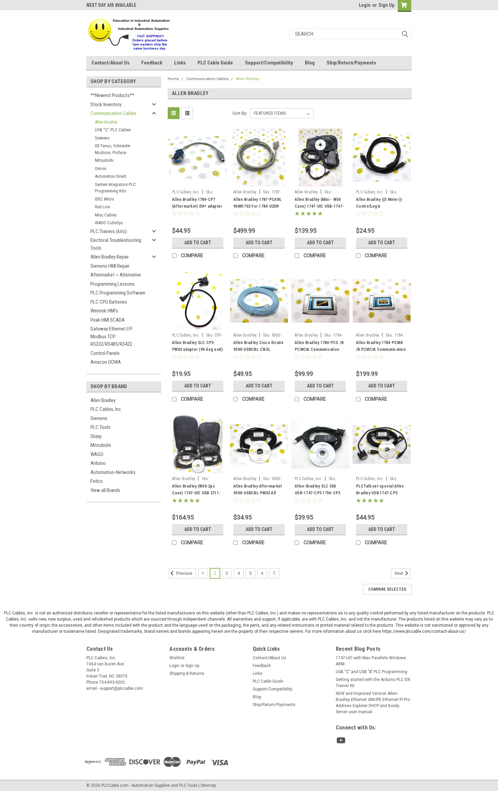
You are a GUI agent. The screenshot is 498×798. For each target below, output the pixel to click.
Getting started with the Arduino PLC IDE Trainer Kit (373, 682)
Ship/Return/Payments (351, 63)
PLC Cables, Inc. (106, 409)
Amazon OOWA (105, 362)
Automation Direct (110, 176)
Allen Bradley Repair (109, 257)
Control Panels (105, 353)
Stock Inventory (105, 104)
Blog (310, 63)
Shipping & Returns (186, 673)
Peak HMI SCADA (107, 320)
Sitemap (208, 785)
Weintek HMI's (104, 311)
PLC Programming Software (117, 293)
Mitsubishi (104, 160)
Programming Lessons (112, 284)
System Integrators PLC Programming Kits (115, 188)
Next (399, 573)
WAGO (96, 454)
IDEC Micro (104, 199)
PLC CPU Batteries (108, 302)
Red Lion (102, 206)
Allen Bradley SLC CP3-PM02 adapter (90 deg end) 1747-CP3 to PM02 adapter (197, 349)
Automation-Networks (113, 472)
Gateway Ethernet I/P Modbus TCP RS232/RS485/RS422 (111, 336)
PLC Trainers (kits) (108, 231)
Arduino (98, 463)
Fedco (96, 481)
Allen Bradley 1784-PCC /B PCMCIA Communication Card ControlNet (319, 349)
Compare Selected (387, 589)
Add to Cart (197, 242)
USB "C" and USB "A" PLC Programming (371, 671)
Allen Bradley (106, 122)
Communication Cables (113, 113)
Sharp (96, 436)
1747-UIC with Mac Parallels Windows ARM (371, 661)
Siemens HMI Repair (109, 266)
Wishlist (177, 658)
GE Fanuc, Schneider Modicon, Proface (112, 149)
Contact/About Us (110, 63)
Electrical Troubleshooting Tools (115, 244)
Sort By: (239, 113)
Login (365, 5)
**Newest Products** (112, 95)
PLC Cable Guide (215, 63)
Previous (183, 573)
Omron (100, 168)
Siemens (102, 137)
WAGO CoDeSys (109, 222)
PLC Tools (100, 427)
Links (180, 63)
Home (173, 79)
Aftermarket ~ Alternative (115, 275)
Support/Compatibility (269, 63)
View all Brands (105, 490)
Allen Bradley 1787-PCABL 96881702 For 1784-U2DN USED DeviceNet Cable (257, 206)
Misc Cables (106, 214)
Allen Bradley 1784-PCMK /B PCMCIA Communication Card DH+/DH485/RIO (381, 349)
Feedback (151, 63)
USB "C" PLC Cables (113, 129)
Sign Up (386, 5)
